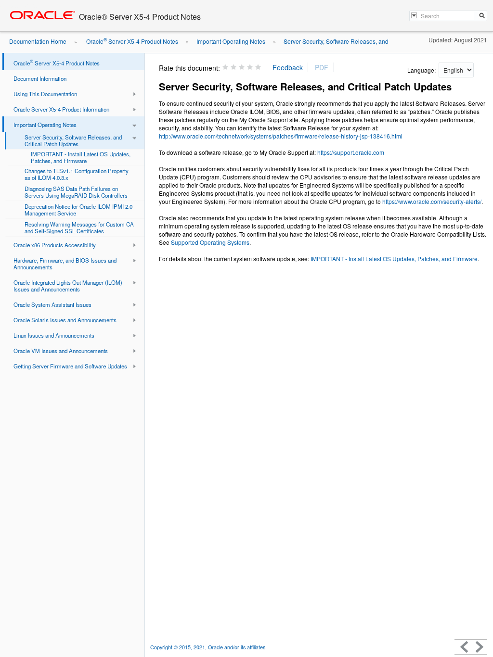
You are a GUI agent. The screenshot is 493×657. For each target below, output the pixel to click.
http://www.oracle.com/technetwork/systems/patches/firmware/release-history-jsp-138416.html (280, 136)
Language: (422, 70)
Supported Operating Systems (210, 242)
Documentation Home (37, 41)
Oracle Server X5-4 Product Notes (131, 41)
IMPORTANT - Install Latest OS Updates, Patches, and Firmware (394, 258)
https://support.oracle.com (350, 152)
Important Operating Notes (230, 41)
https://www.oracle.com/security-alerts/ (431, 201)
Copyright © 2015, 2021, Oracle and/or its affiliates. (209, 647)
